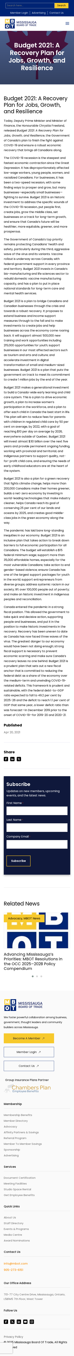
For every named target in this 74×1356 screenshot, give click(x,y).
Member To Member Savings (23, 1144)
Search (61, 5)
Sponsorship (12, 1149)
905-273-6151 (13, 1270)
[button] (33, 976)
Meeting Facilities (15, 1183)
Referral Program (15, 1138)
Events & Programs (16, 1229)
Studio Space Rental (17, 1189)
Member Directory (16, 1121)
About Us (10, 1217)
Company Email (18, 837)
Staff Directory (13, 1223)
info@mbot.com (16, 1264)
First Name (14, 803)
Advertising (39, 13)
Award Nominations (17, 1240)
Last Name (14, 820)
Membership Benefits (18, 1115)
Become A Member (26, 1038)
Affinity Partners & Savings (21, 1132)
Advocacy (10, 1126)
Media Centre (13, 1235)
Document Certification (20, 1178)
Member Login (19, 13)
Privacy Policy (13, 1337)
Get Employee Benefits (19, 1195)
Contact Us (56, 13)
